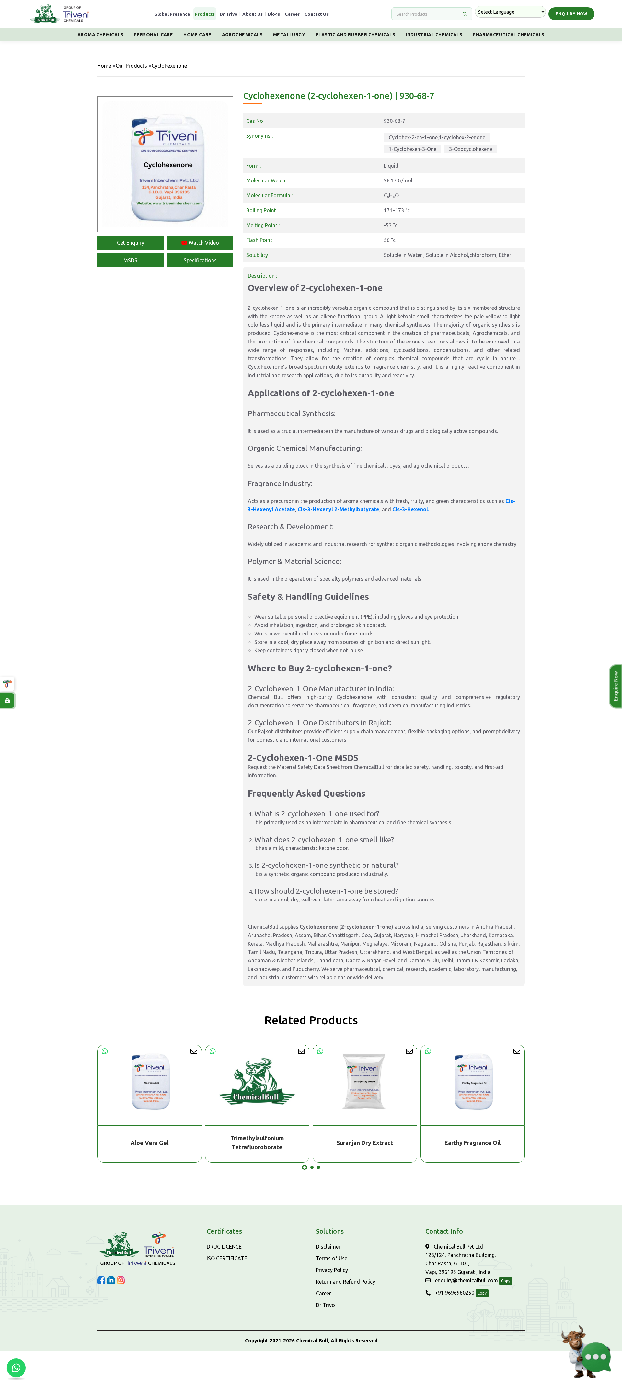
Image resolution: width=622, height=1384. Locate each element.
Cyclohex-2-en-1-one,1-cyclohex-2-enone (437, 137)
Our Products (131, 66)
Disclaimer (328, 1247)
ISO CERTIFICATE (227, 1258)
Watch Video (203, 243)
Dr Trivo (228, 14)
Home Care (197, 34)
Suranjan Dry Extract (257, 1142)
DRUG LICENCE (224, 1247)
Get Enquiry (130, 243)
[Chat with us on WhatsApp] (16, 1368)
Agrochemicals (242, 34)
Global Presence (172, 14)
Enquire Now (615, 686)
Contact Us (317, 14)
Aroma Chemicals (100, 34)
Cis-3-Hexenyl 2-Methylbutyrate (338, 509)
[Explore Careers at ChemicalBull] (7, 700)
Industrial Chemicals (434, 34)
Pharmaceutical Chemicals (509, 34)
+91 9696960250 (454, 1293)
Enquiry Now (571, 14)
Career (292, 14)
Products (205, 14)
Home (104, 66)
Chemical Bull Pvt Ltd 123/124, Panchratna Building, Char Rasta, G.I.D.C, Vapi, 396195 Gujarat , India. (460, 1259)
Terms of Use (331, 1258)
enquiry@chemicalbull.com (466, 1280)
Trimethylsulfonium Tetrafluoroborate (149, 1142)
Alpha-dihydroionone (473, 1142)
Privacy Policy (332, 1270)
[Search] (464, 14)
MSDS (130, 260)
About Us (252, 14)
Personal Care (153, 34)
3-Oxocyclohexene (470, 149)
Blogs (274, 14)
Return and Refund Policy (345, 1282)
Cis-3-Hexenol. (410, 509)
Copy (505, 1281)
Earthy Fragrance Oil (365, 1142)
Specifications (200, 260)
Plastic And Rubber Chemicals (355, 34)
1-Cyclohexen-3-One (412, 149)
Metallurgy (289, 34)
